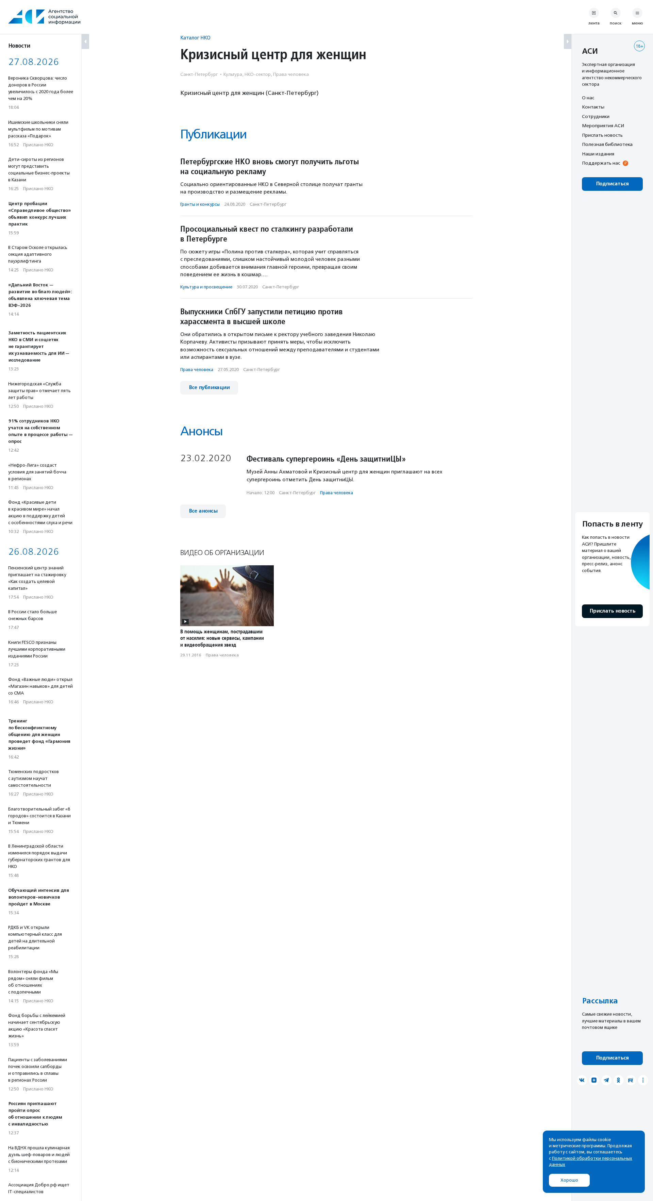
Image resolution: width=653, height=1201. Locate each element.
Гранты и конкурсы (200, 204)
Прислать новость (602, 135)
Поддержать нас (601, 163)
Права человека (196, 369)
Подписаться (612, 184)
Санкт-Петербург (268, 204)
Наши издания (598, 153)
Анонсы (201, 431)
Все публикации (209, 387)
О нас (588, 97)
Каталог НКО (195, 37)
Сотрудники (595, 116)
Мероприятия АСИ (603, 126)
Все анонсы (203, 511)
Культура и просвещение (206, 286)
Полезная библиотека (607, 144)
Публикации (213, 134)
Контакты (593, 107)
